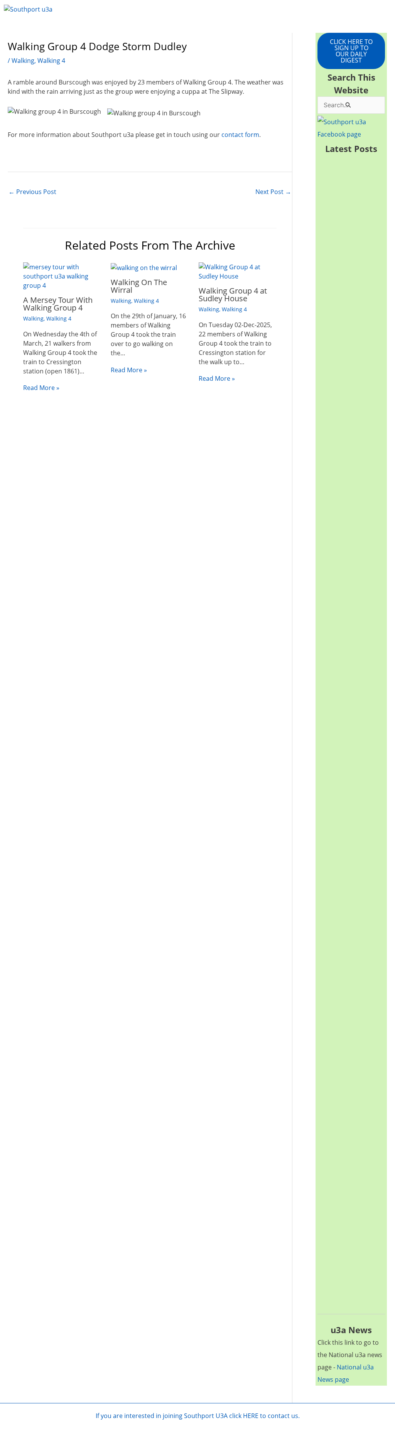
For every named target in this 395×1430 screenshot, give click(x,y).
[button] (197, 29)
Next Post (273, 191)
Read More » (41, 387)
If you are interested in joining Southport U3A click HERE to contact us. (198, 1415)
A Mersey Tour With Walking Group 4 (58, 304)
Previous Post (32, 191)
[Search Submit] (348, 105)
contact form (240, 134)
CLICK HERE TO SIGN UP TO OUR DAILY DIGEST (351, 50)
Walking (23, 60)
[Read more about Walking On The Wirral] (144, 267)
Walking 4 (51, 60)
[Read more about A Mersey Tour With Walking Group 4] (62, 276)
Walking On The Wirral (139, 286)
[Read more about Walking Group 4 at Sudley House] (238, 271)
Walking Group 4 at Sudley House (233, 294)
